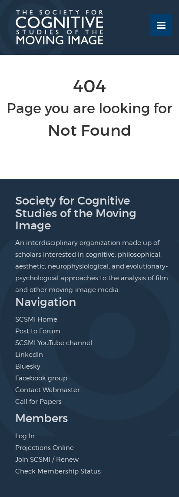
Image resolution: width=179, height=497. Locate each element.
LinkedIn (29, 355)
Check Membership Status (58, 471)
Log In (25, 436)
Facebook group (41, 378)
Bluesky (27, 366)
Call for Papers (38, 402)
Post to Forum (37, 331)
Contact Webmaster (47, 390)
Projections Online (44, 448)
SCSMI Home (36, 319)
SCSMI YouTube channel (53, 343)
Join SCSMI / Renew (47, 459)
